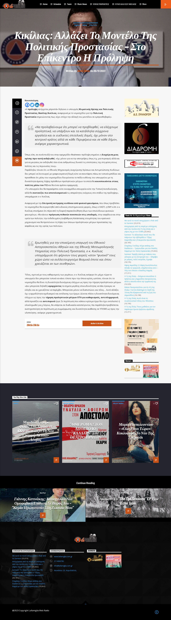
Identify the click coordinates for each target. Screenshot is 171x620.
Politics (93, 25)
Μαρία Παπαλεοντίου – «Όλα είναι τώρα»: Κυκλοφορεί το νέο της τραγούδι (135, 431)
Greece (77, 25)
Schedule (57, 4)
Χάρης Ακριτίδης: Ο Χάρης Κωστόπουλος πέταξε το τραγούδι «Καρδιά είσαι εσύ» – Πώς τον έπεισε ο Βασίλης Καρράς (141, 268)
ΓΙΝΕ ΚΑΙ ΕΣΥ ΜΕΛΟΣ (125, 4)
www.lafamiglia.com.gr (63, 556)
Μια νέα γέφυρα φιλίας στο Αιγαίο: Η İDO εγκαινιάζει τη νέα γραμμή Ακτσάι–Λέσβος (36, 431)
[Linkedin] (37, 105)
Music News (82, 4)
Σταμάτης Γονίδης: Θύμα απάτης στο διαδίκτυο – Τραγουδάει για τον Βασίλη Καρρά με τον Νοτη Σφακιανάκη (140, 248)
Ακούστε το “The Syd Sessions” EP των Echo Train (128, 500)
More (144, 4)
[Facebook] (27, 105)
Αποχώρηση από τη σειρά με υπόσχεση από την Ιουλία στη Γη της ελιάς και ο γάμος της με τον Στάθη (140, 229)
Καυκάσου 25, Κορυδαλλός (65, 570)
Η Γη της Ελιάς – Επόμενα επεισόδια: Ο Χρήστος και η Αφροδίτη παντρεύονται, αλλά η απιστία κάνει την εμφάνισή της (140, 279)
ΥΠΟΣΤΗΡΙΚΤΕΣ (101, 4)
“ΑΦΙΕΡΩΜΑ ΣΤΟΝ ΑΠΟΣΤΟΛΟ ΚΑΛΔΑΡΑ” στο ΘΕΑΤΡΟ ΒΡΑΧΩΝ (86, 431)
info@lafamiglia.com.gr (63, 566)
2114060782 (59, 561)
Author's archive (97, 323)
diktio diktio (83, 71)
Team (69, 4)
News (84, 25)
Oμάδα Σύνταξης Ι (70, 458)
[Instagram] (42, 105)
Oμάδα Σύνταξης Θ (21, 458)
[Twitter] (32, 105)
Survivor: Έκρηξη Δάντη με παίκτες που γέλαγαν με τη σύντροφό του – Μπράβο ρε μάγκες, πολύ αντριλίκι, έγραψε (141, 257)
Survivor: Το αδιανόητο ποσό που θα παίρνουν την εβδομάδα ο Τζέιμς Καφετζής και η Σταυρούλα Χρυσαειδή (139, 237)
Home (45, 4)
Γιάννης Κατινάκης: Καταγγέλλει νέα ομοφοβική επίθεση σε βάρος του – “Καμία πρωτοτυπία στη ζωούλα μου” (43, 503)
